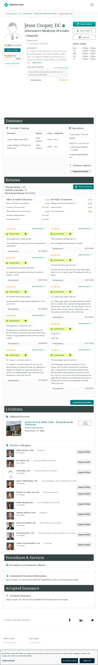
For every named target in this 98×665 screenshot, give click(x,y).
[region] (49, 657)
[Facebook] (69, 620)
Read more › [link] (37, 62)
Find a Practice (10, 642)
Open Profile (84, 452)
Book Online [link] (86, 24)
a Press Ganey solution (17, 620)
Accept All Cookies (70, 660)
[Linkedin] (81, 620)
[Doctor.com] (14, 4)
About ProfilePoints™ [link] (12, 63)
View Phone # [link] (86, 31)
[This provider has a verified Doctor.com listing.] (63, 25)
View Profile (85, 423)
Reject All (87, 660)
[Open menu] (92, 4)
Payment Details (80, 171)
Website (86, 37)
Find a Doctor (35, 642)
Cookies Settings (8, 660)
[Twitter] (92, 620)
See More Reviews (61, 67)
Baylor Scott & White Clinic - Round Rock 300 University (49, 423)
